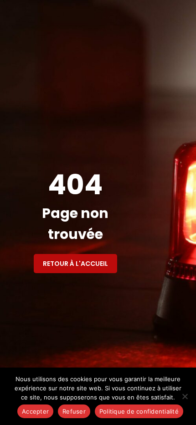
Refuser (74, 411)
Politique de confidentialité (139, 411)
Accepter (35, 411)
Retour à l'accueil (75, 263)
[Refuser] (184, 396)
